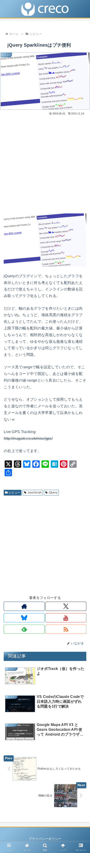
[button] (81, 635)
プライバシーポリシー (45, 839)
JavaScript (34, 492)
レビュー (14, 492)
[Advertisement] (45, 163)
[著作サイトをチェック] (24, 606)
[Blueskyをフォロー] (24, 617)
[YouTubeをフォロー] (65, 617)
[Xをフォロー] (65, 606)
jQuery (53, 492)
